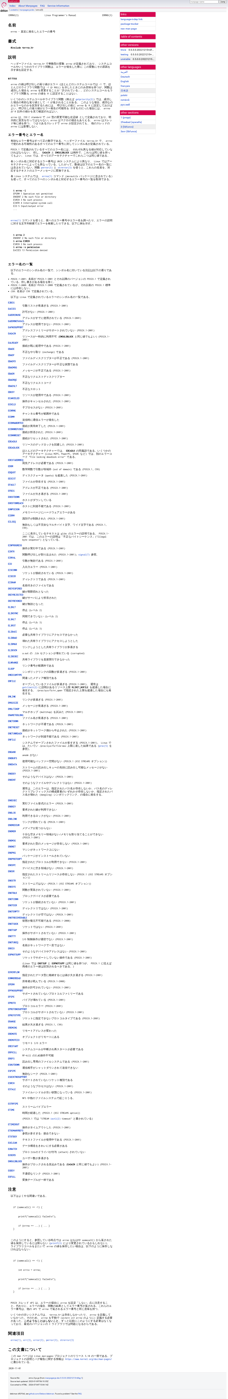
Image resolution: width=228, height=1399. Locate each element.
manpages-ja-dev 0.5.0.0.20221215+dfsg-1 (63, 1378)
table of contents (131, 36)
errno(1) (47, 176)
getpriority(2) (84, 99)
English (125, 81)
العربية (124, 71)
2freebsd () (131, 122)
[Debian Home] (4, 6)
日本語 (124, 90)
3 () (127, 126)
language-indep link (132, 19)
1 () (126, 117)
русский (125, 104)
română (125, 99)
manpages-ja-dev (27, 10)
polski (124, 95)
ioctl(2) (55, 1118)
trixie (123, 49)
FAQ (42, 5)
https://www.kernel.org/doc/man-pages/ (88, 1359)
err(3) (27, 1340)
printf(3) (56, 1243)
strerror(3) (65, 167)
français (125, 86)
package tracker (129, 23)
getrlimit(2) (30, 687)
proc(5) (103, 746)
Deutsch (125, 76)
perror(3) (46, 167)
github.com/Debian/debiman (41, 1394)
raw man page (129, 28)
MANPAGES (14, 1)
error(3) (38, 1340)
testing (124, 54)
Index (12, 5)
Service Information (58, 5)
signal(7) (84, 554)
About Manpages (27, 5)
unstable (14, 10)
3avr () (129, 131)
